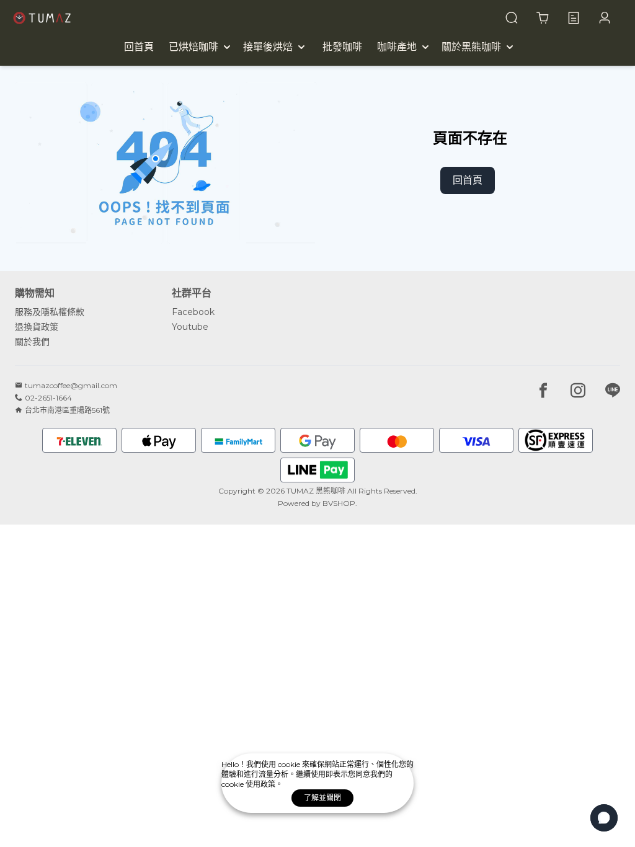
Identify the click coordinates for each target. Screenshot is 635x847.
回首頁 (467, 180)
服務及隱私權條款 (49, 311)
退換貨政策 (36, 326)
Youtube (190, 326)
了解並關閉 (322, 797)
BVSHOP (338, 503)
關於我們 (32, 341)
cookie (290, 764)
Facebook (193, 311)
